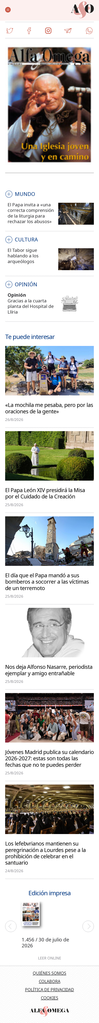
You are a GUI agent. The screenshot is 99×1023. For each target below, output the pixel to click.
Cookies (49, 998)
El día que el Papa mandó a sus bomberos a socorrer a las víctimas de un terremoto (47, 581)
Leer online (49, 958)
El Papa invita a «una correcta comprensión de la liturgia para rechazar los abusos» (31, 212)
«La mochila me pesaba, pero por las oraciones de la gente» (49, 407)
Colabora (49, 981)
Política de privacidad (49, 989)
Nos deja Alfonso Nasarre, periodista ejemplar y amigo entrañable (48, 669)
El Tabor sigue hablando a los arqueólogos (23, 255)
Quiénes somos (49, 973)
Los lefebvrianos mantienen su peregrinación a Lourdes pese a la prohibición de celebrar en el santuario (45, 853)
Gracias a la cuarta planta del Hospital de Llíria (31, 306)
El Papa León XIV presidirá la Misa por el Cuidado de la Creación (45, 492)
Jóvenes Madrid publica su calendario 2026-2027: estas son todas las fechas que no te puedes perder (49, 758)
